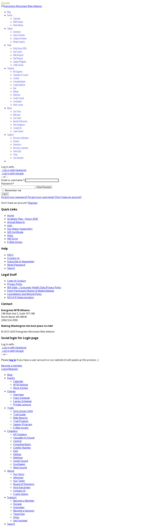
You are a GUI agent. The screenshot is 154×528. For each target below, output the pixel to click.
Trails (9, 45)
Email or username (12, 180)
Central (16, 78)
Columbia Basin (19, 81)
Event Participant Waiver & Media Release (30, 290)
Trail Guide (17, 51)
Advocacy (16, 114)
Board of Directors (20, 121)
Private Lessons (19, 41)
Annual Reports (16, 222)
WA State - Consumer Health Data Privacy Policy (34, 287)
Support (10, 134)
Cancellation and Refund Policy (24, 294)
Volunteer (17, 144)
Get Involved (18, 157)
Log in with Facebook (13, 170)
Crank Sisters (18, 131)
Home (10, 215)
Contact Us (17, 128)
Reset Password (16, 264)
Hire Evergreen (19, 124)
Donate (5, 3)
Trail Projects (18, 58)
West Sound (18, 104)
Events (9, 15)
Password (7, 183)
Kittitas (15, 91)
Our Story (17, 111)
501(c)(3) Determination (20, 297)
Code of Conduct (16, 280)
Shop (15, 154)
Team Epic (17, 151)
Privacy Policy (14, 284)
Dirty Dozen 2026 (19, 48)
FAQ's (10, 255)
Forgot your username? (41, 197)
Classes (9, 28)
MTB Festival (18, 22)
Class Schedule (19, 35)
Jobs (9, 225)
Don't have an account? (68, 197)
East (14, 88)
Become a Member (21, 138)
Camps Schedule (19, 38)
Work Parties (18, 25)
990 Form (12, 238)
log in (12, 360)
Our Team (17, 118)
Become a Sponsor (20, 148)
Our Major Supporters (19, 228)
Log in (5, 194)
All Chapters (17, 71)
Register (33, 203)
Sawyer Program (19, 61)
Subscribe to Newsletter (20, 261)
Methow (16, 94)
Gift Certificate (15, 232)
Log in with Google (12, 173)
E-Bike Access (18, 65)
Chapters (10, 68)
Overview (17, 31)
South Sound (18, 98)
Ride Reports (18, 55)
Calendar (16, 18)
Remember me (13, 190)
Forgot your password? (14, 197)
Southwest (17, 101)
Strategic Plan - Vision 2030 (22, 219)
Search (11, 268)
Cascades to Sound (20, 75)
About (9, 108)
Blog (9, 12)
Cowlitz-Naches (19, 85)
